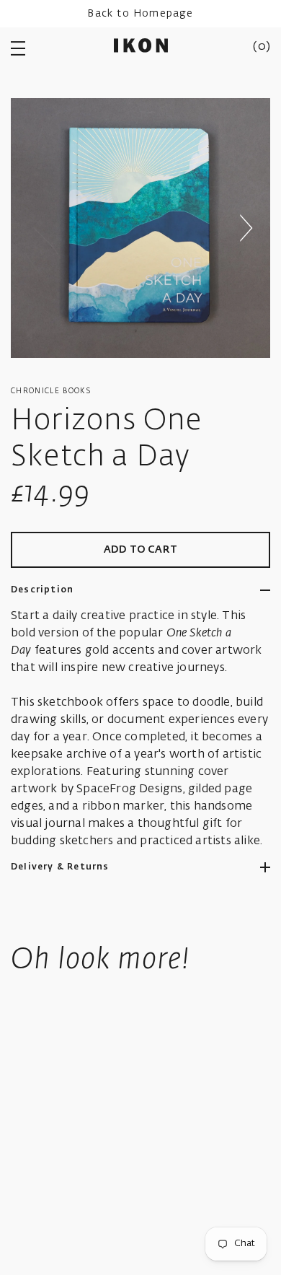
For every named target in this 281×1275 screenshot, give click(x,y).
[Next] (245, 228)
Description (42, 590)
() (261, 47)
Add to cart (140, 550)
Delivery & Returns (60, 867)
